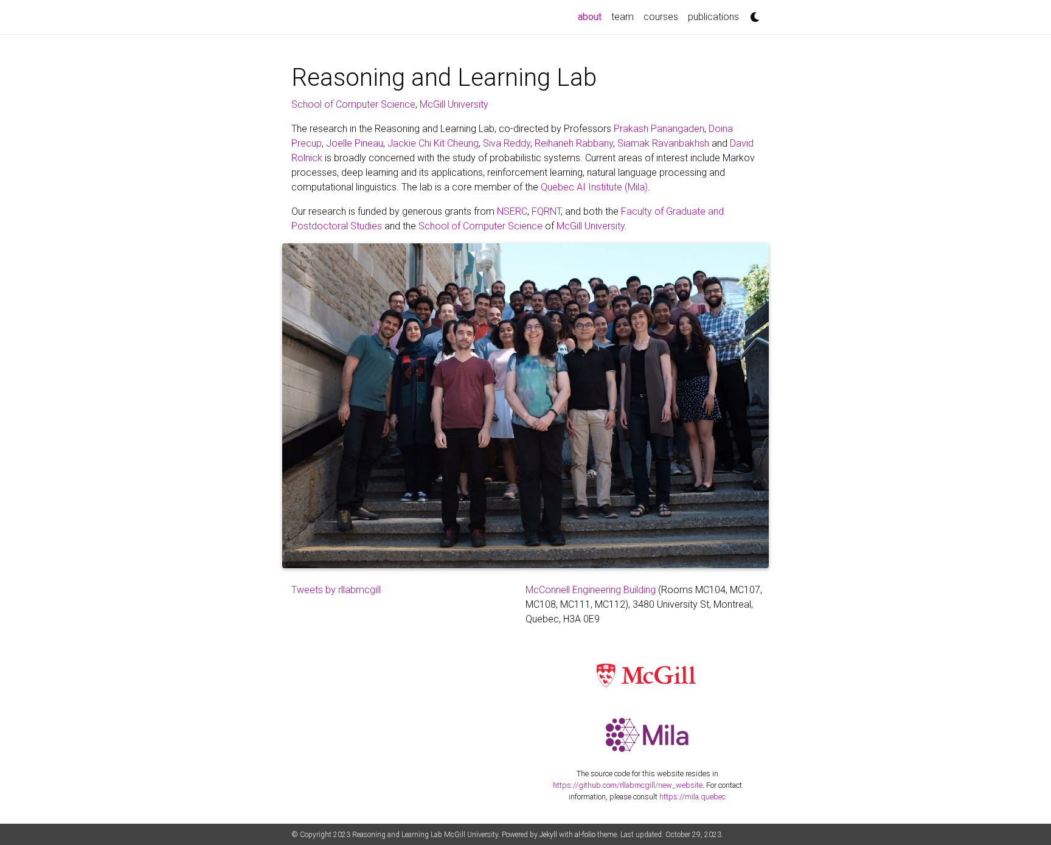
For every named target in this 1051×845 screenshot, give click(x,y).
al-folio (585, 834)
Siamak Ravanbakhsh (663, 143)
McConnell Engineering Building (591, 590)
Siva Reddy (506, 143)
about (592, 16)
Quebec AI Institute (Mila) (594, 187)
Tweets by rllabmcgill (336, 590)
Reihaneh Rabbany (574, 143)
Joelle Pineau (354, 143)
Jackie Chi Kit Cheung (433, 143)
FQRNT (546, 211)
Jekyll (548, 834)
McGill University (454, 104)
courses (660, 17)
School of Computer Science (353, 104)
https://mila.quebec (692, 796)
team (622, 17)
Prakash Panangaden (659, 128)
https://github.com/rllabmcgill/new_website (627, 785)
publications (713, 17)
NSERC (512, 211)
